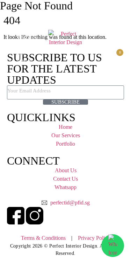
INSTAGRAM (115, 29)
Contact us (118, 42)
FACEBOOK (110, 20)
